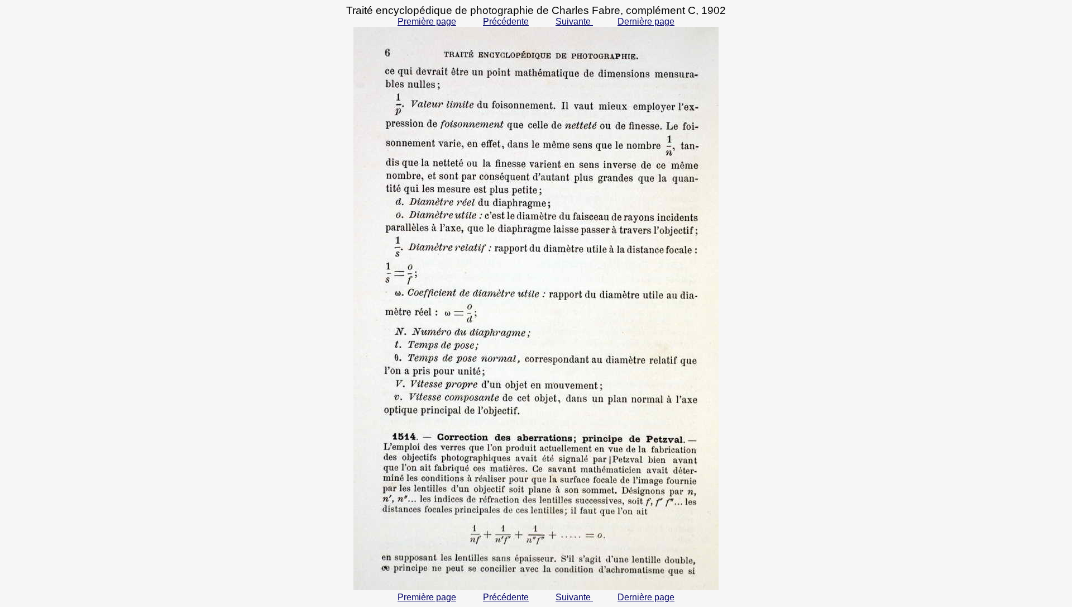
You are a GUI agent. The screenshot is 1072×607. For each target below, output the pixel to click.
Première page (427, 21)
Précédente (506, 21)
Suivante (574, 21)
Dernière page (646, 21)
